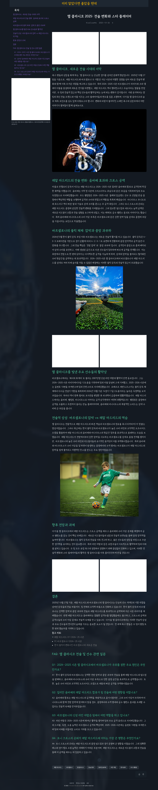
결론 (14, 44)
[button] (58, 767)
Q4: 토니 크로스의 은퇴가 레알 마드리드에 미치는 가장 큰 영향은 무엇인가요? (32, 73)
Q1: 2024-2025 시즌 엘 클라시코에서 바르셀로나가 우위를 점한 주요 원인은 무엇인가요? (32, 53)
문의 (88, 783)
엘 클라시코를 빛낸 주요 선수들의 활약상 (28, 29)
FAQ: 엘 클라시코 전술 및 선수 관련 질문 (27, 48)
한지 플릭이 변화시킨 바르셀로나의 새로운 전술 (75, 645)
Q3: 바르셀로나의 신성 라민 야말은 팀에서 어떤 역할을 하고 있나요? (31, 66)
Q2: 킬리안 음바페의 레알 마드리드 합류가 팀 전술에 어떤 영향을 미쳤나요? (32, 60)
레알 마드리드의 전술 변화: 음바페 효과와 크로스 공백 (31, 20)
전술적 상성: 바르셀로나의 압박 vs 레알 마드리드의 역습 (31, 34)
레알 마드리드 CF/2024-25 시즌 (69, 637)
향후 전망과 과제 (19, 40)
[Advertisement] (75, 48)
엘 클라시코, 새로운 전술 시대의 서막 (26, 14)
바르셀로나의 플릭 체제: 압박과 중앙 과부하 (29, 25)
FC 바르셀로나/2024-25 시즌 (68, 641)
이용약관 (71, 783)
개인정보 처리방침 (80, 783)
